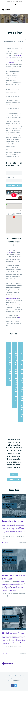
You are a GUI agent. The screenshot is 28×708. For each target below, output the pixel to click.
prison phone (21, 583)
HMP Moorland (10, 62)
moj (11, 588)
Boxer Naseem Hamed (12, 298)
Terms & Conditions (16, 680)
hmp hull (9, 642)
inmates (18, 642)
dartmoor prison (16, 529)
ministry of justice (6, 588)
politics (21, 527)
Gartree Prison (14, 587)
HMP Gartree (20, 587)
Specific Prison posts (18, 584)
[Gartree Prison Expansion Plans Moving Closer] (14, 560)
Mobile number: (10, 177)
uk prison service (21, 531)
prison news (9, 531)
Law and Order (9, 525)
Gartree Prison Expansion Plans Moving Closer (12, 560)
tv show (8, 643)
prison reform (15, 531)
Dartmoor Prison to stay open (12, 506)
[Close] (20, 211)
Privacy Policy (20, 678)
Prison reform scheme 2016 (8, 584)
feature (18, 524)
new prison (14, 588)
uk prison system (5, 532)
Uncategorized (5, 528)
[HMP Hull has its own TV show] (14, 618)
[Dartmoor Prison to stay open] (14, 506)
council (21, 586)
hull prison (14, 642)
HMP (6, 642)
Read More (4, 542)
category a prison (15, 528)
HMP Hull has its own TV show (12, 618)
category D (9, 252)
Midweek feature (15, 583)
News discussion (9, 527)
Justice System (12, 637)
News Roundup (17, 527)
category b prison (15, 586)
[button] (14, 217)
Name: (7, 170)
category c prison (9, 529)
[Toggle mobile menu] (25, 10)
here (19, 317)
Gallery (16, 506)
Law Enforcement (16, 525)
